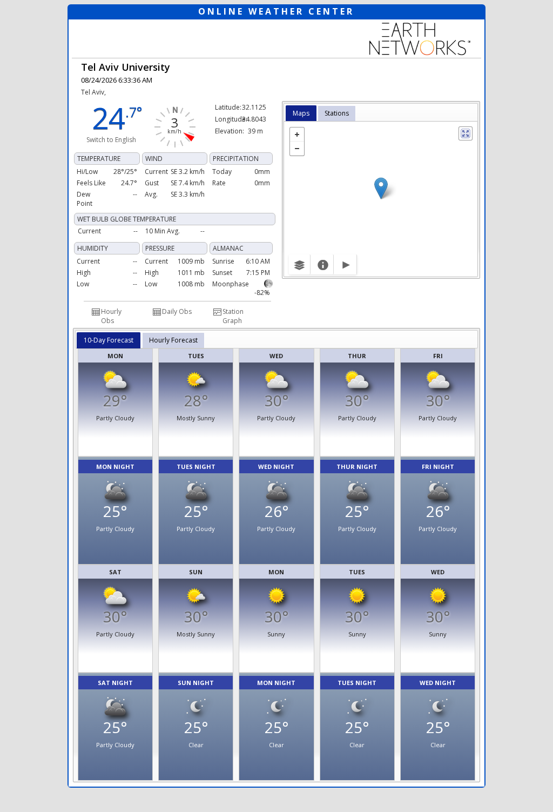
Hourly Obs (111, 316)
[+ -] (381, 199)
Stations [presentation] (337, 113)
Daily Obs (177, 311)
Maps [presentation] (301, 113)
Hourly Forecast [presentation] (173, 340)
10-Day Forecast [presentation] (108, 340)
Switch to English (111, 139)
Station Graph (233, 316)
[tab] (301, 113)
